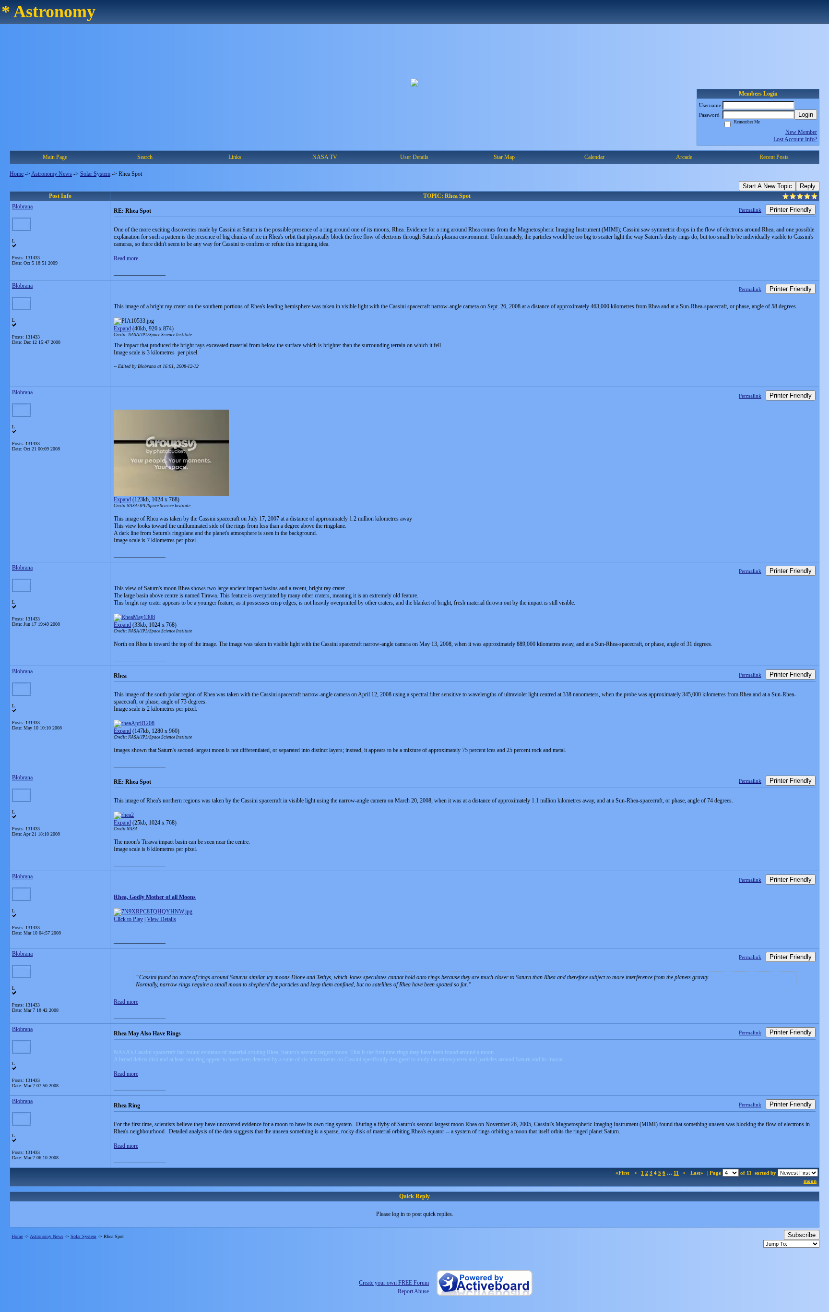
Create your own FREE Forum (394, 1282)
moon (810, 1181)
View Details (161, 919)
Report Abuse (413, 1291)
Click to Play (128, 919)
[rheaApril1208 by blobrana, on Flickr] (134, 723)
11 (676, 1173)
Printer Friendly (791, 209)
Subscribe (802, 1235)
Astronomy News (51, 173)
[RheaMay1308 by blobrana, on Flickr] (134, 617)
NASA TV (324, 157)
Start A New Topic (767, 186)
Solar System (95, 173)
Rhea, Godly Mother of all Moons (155, 897)
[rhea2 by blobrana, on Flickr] (124, 815)
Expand (122, 328)
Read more (126, 258)
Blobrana (22, 206)
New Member (801, 132)
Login (805, 114)
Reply (808, 186)
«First (623, 1173)
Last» (697, 1173)
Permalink (750, 210)
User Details (414, 157)
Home (17, 173)
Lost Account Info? (795, 139)
